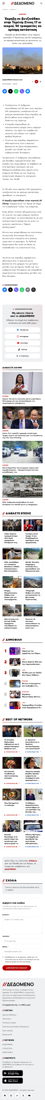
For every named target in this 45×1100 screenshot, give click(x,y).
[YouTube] (29, 1095)
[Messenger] (27, 91)
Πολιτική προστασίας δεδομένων (15, 1027)
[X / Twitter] (10, 91)
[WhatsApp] (16, 91)
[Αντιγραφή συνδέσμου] (33, 289)
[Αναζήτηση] (41, 3)
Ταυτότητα (6, 1019)
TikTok (24, 349)
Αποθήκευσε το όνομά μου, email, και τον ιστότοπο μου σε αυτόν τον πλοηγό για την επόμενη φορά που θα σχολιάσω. (22, 959)
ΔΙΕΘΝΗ (13, 9)
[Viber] (22, 91)
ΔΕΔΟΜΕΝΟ (10, 869)
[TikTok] (17, 1095)
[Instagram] (11, 1095)
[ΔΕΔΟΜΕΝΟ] (22, 3)
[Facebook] (4, 91)
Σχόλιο (6, 914)
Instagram (24, 336)
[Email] (27, 289)
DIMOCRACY (7, 1052)
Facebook (24, 330)
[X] (23, 1095)
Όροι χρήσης (7, 1031)
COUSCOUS (7, 1048)
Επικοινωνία (7, 1034)
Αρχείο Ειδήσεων (9, 1015)
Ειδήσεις (33, 861)
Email (5, 947)
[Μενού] (3, 3)
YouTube (24, 343)
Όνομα (6, 936)
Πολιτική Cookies (9, 1023)
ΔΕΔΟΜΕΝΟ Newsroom (12, 80)
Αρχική (5, 9)
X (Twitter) (24, 356)
